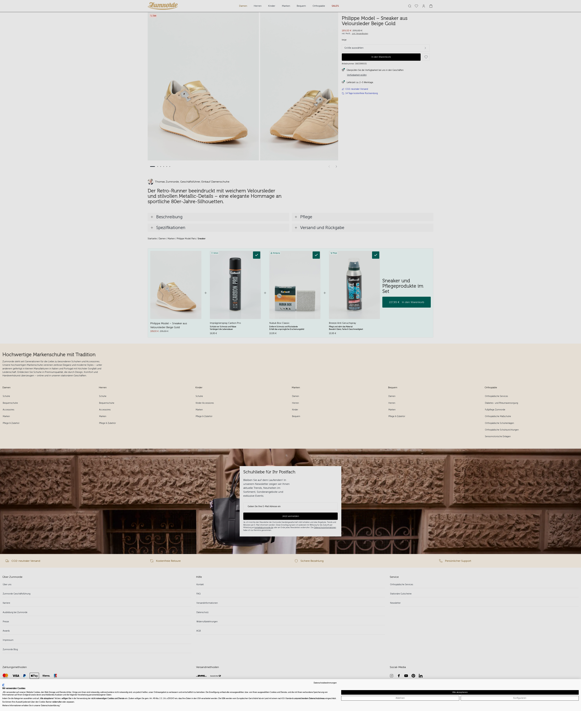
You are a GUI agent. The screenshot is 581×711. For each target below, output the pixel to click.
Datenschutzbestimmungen (325, 683)
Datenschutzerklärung (50, 705)
